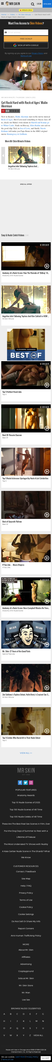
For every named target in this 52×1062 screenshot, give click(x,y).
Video (12, 14)
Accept (45, 1058)
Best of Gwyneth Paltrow (12, 521)
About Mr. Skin (26, 950)
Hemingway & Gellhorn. (17, 134)
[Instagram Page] (31, 782)
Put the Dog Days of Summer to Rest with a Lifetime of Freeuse (26, 834)
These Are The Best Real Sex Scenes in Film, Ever (26, 824)
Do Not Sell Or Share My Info (26, 921)
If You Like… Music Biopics (13, 564)
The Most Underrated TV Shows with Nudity (26, 844)
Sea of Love (25, 128)
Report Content (26, 928)
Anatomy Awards (26, 795)
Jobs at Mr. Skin (26, 978)
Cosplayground (26, 971)
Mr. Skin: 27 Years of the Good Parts (16, 651)
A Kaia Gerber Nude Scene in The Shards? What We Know (26, 854)
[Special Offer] (26, 205)
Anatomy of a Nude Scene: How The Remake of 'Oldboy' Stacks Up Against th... (26, 272)
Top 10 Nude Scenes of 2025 (26, 802)
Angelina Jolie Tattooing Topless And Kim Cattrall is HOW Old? (26, 316)
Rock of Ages (7, 119)
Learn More (20, 1057)
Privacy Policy (37, 53)
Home (3, 14)
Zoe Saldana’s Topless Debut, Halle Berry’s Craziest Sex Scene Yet (26, 694)
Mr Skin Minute (25, 14)
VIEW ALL (37, 1035)
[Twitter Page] (25, 782)
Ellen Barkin (35, 125)
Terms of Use (26, 56)
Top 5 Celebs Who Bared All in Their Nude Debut (21, 737)
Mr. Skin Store (26, 985)
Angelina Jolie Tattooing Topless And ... (23, 166)
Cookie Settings (26, 914)
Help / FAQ (26, 886)
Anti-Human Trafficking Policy (26, 935)
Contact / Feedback (26, 871)
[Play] (26, 75)
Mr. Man (26, 992)
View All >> (26, 753)
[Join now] (47, 4)
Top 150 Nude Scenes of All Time (26, 809)
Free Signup (26, 39)
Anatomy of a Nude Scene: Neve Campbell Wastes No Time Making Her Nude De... (26, 608)
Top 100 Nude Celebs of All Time (26, 817)
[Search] (33, 4)
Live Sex (26, 1000)
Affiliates (26, 957)
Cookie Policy (26, 907)
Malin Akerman (21, 116)
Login (39, 4)
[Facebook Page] (20, 782)
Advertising (26, 964)
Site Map (26, 878)
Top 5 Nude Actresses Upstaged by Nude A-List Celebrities (25, 478)
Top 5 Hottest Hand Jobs (12, 391)
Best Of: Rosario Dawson (12, 435)
